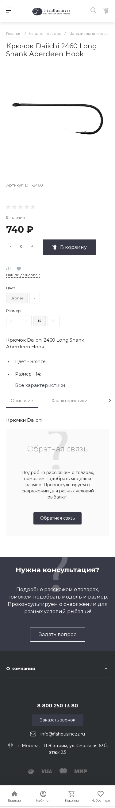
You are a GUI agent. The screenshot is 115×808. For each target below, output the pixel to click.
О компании (20, 668)
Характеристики (69, 400)
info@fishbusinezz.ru (62, 734)
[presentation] (109, 400)
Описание (22, 400)
